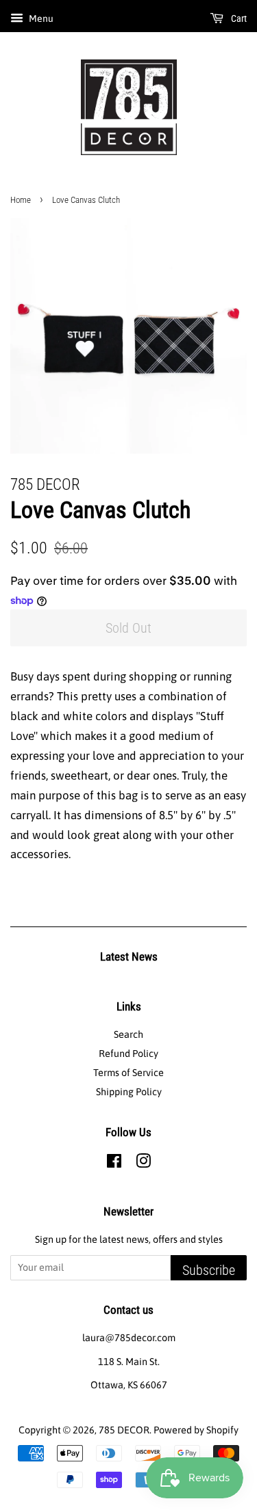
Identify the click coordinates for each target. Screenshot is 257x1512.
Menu (40, 18)
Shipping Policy (129, 1091)
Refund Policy (128, 1053)
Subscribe (208, 1270)
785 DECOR (124, 1430)
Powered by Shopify (196, 1430)
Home (20, 200)
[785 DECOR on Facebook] (114, 1163)
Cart (238, 18)
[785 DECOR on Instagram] (143, 1163)
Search (128, 1034)
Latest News (129, 956)
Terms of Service (128, 1072)
